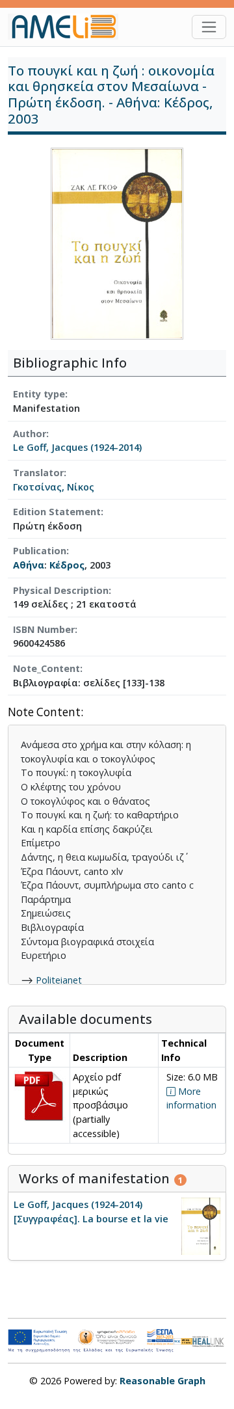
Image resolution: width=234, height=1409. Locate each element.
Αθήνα (28, 565)
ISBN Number (44, 629)
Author (29, 433)
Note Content (44, 712)
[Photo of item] (117, 243)
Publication (39, 550)
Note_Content (46, 668)
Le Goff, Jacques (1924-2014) (77, 447)
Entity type (39, 394)
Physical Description (61, 590)
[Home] (68, 27)
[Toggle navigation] (209, 27)
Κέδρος (66, 565)
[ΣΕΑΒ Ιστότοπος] (209, 1340)
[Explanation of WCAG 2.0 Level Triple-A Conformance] (183, 1341)
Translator (38, 472)
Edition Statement (57, 511)
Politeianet (59, 980)
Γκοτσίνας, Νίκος (53, 487)
